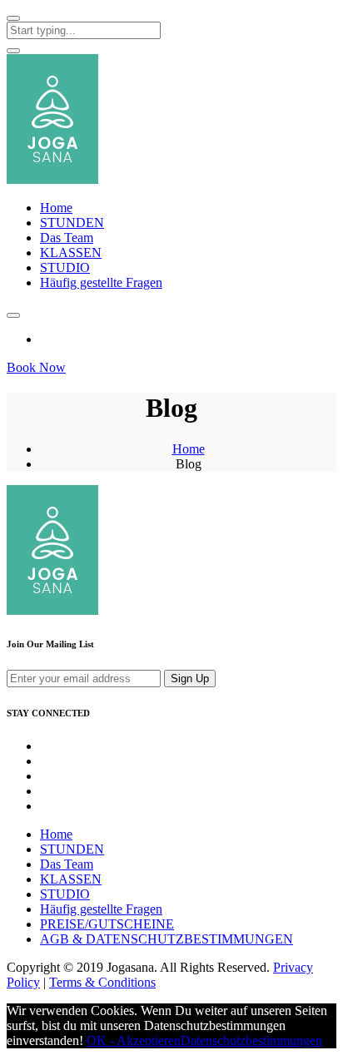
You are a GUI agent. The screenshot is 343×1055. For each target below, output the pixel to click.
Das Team (66, 237)
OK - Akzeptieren (134, 1040)
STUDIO (65, 267)
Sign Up (190, 678)
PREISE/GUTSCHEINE (107, 924)
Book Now (36, 367)
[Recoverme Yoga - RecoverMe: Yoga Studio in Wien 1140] (52, 179)
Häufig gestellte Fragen (101, 282)
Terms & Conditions (102, 982)
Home (56, 208)
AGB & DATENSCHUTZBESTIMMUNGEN (166, 939)
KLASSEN (71, 252)
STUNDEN (72, 222)
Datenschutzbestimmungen (251, 1040)
